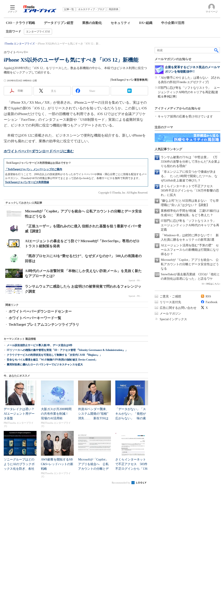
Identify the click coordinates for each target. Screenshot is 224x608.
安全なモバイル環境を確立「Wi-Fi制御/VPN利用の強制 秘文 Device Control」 (52, 359)
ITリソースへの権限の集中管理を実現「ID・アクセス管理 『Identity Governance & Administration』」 (67, 350)
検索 (216, 50)
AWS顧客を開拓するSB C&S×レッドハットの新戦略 (57, 464)
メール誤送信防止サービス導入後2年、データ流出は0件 (39, 345)
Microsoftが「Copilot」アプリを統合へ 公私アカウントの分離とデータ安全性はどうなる (190, 264)
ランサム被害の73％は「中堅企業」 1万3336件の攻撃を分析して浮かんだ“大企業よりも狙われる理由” (190, 162)
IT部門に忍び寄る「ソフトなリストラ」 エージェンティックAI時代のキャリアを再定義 (190, 225)
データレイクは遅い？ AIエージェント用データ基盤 (20, 413)
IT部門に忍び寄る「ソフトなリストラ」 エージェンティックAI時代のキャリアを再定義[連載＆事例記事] (189, 92)
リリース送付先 (170, 302)
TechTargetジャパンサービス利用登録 (27, 182)
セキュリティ (120, 23)
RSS (208, 296)
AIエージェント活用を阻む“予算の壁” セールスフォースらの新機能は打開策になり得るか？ (190, 250)
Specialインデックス (173, 319)
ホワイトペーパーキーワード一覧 (35, 318)
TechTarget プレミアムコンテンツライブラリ (44, 324)
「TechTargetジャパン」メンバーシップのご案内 (33, 169)
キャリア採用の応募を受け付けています (185, 116)
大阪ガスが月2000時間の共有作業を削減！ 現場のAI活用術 (56, 413)
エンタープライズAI (38, 31)
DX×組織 (145, 23)
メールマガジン (170, 313)
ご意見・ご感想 (170, 296)
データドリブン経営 (59, 23)
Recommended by (121, 482)
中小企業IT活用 (172, 23)
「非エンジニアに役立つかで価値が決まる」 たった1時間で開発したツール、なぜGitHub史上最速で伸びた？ (189, 176)
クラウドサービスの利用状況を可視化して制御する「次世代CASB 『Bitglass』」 (54, 354)
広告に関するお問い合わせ (178, 307)
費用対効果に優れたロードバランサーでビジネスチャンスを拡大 (45, 364)
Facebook (211, 302)
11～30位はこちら (210, 284)
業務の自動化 (92, 23)
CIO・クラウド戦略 (20, 23)
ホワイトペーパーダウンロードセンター (40, 311)
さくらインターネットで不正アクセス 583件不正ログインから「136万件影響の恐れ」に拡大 (190, 191)
